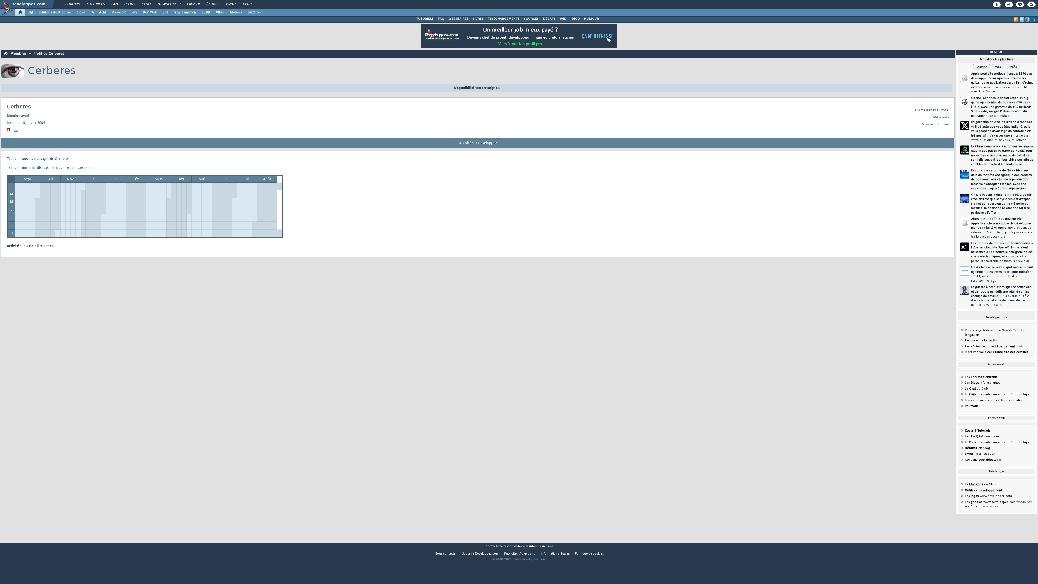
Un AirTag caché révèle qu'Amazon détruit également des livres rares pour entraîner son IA (1002, 274)
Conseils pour (983, 460)
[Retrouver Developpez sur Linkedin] (1033, 19)
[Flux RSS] (1016, 19)
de (983, 490)
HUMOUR (591, 19)
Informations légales (555, 554)
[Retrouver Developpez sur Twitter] (1022, 19)
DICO (576, 19)
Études (212, 4)
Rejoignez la (982, 341)
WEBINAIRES (458, 19)
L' (971, 406)
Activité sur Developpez (478, 143)
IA (92, 12)
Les (981, 377)
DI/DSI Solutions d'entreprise (49, 12)
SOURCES (531, 19)
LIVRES (478, 19)
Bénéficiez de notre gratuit (995, 347)
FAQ (114, 4)
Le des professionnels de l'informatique (998, 394)
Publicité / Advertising (519, 554)
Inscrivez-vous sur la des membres (995, 400)
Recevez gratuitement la (991, 330)
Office (220, 12)
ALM (102, 12)
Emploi (193, 4)
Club (247, 4)
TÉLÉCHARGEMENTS (504, 19)
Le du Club (980, 484)
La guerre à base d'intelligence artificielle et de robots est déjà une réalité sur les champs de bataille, (1001, 296)
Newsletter (169, 4)
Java (134, 12)
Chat (146, 4)
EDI (165, 12)
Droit (231, 4)
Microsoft (118, 12)
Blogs (129, 4)
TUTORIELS (425, 19)
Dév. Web (150, 12)
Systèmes (254, 12)
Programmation (184, 12)
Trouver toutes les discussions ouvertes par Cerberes (49, 168)
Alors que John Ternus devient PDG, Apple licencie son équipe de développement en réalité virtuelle (1001, 228)
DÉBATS (549, 19)
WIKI (563, 19)
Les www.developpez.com (988, 496)
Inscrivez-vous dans (997, 352)
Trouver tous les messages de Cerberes (38, 159)
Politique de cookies (589, 554)
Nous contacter (446, 554)
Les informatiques (982, 383)
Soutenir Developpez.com (480, 554)
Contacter (492, 546)
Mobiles (236, 12)
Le (970, 389)
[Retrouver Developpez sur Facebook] (1027, 19)
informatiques (980, 454)
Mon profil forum (935, 124)
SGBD (205, 12)
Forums (72, 4)
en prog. (978, 448)
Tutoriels (95, 4)
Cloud (80, 12)
